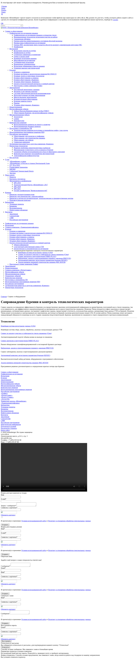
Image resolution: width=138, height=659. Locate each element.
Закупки (12, 173)
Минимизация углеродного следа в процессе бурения (33, 150)
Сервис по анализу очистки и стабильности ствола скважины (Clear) (43, 254)
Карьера (8, 192)
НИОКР (12, 169)
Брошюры (13, 206)
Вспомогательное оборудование (25, 99)
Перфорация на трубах (22, 53)
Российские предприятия (18, 134)
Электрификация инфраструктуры (26, 156)
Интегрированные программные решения (16, 389)
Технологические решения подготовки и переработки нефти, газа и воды (41, 130)
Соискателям (14, 216)
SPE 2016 (17, 183)
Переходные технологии (18, 146)
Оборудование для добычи (23, 140)
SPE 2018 (17, 187)
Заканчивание (14, 88)
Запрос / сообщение (8, 506)
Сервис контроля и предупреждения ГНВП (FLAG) (37, 256)
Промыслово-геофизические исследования (29, 43)
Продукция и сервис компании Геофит (28, 86)
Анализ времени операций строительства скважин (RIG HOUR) (42, 262)
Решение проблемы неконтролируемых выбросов (32, 148)
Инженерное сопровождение (24, 64)
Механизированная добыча (19, 115)
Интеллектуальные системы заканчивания (29, 95)
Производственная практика (20, 200)
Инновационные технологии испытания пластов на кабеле (35, 37)
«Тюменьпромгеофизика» (10, 403)
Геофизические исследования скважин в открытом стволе (35, 35)
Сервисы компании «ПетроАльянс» (18, 270)
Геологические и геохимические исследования (31, 249)
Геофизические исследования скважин (23, 33)
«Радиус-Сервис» (7, 397)
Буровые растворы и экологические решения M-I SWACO (35, 74)
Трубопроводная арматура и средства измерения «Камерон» (31, 144)
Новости (12, 177)
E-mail (3, 499)
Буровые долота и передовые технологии (29, 76)
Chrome (4, 6)
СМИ (11, 218)
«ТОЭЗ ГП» (5, 399)
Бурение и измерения (22, 72)
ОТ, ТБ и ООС (14, 165)
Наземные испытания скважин (25, 58)
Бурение (12, 70)
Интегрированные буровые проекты (27, 126)
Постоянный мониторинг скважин (26, 89)
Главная (4, 296)
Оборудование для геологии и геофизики (29, 136)
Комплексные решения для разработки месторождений (34, 154)
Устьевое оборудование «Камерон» (27, 82)
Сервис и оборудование (14, 31)
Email (3, 568)
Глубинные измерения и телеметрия (27, 54)
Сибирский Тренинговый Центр (21, 171)
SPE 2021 (17, 189)
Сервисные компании (22, 142)
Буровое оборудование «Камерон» (26, 80)
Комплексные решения (17, 122)
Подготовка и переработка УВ (20, 128)
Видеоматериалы (15, 208)
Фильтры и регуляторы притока (25, 91)
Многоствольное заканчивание (25, 97)
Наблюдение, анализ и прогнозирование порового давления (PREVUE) (44, 258)
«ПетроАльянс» (7, 395)
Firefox (3, 10)
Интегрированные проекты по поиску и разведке (32, 124)
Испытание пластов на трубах (25, 51)
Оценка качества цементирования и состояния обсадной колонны (38, 41)
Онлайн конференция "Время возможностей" (30, 190)
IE (2, 14)
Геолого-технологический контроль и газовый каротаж (34, 84)
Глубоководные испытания (24, 62)
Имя (2, 495)
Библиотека (9, 202)
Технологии (18, 117)
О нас (7, 159)
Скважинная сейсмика (22, 39)
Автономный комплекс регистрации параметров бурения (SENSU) (42, 260)
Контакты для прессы (17, 179)
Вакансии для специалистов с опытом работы (26, 196)
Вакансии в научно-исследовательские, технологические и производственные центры (41, 198)
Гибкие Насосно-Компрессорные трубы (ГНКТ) (31, 111)
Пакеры (17, 103)
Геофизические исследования (12, 374)
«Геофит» (4, 393)
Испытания (13, 49)
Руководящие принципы (18, 167)
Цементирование (15, 107)
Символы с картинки (9, 508)
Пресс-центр (9, 175)
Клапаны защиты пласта (23, 101)
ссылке (115, 20)
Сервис (16, 119)
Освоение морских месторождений (27, 68)
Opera (3, 12)
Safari (3, 8)
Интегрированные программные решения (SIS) (26, 132)
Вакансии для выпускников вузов (21, 194)
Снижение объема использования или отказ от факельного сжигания (39, 152)
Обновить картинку (8, 515)
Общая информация (21, 245)
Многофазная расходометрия (24, 60)
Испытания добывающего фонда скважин (29, 66)
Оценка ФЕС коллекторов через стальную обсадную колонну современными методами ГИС (48, 45)
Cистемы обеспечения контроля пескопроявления (32, 93)
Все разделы (14, 157)
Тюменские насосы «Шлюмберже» (14, 401)
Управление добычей (13, 276)
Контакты (8, 212)
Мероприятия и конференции (20, 181)
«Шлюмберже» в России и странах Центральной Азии (29, 163)
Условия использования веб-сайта (33, 521)
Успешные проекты (16, 204)
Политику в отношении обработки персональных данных (69, 521)
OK (2, 23)
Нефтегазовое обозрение (18, 210)
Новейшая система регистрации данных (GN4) (35, 252)
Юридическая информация (11, 424)
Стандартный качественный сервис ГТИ (29, 247)
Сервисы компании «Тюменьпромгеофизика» (22, 227)
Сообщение (5, 566)
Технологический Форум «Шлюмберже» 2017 (31, 185)
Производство (19, 121)
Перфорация (18, 47)
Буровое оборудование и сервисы (26, 78)
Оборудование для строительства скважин (29, 138)
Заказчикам (13, 214)
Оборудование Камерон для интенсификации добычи (33, 113)
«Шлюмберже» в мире (17, 161)
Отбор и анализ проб (21, 56)
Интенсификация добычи (18, 109)
